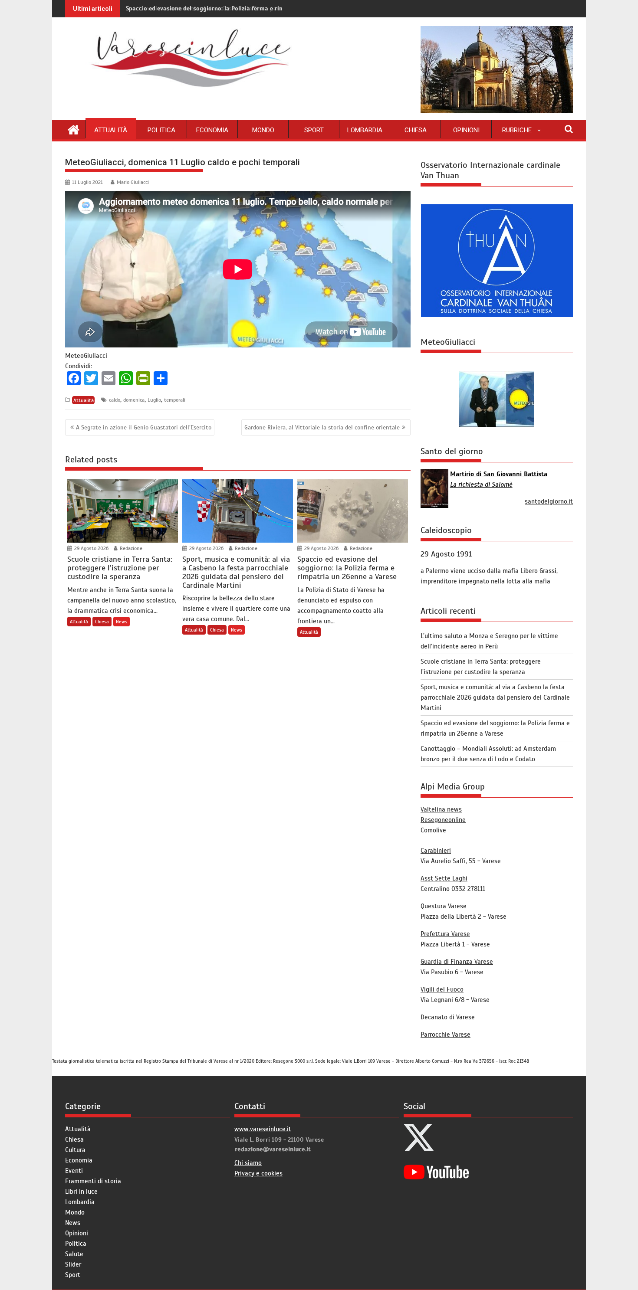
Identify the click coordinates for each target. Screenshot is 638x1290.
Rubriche (517, 130)
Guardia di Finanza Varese (457, 962)
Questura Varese (444, 906)
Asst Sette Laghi (444, 878)
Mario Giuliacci (133, 182)
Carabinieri (436, 851)
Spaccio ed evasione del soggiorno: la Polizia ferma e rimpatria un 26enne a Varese (241, 8)
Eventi (74, 1171)
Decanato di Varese (448, 1017)
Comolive (433, 830)
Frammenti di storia (93, 1181)
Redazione (130, 548)
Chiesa (416, 130)
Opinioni (466, 130)
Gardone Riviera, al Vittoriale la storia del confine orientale (322, 427)
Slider (73, 1264)
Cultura (75, 1150)
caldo (114, 400)
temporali (174, 400)
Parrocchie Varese (445, 1034)
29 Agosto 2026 (91, 548)
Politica (161, 130)
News (121, 622)
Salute (74, 1254)
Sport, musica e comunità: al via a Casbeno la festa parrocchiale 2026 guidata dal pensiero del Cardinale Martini (495, 697)
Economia (212, 130)
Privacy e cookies (258, 1173)
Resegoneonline (443, 820)
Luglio (154, 400)
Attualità (110, 130)
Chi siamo (248, 1163)
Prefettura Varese (445, 934)
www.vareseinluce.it (262, 1129)
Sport (314, 130)
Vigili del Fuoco (442, 989)
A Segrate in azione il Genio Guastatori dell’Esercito (143, 427)
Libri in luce (81, 1191)
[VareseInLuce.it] (73, 129)
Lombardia (364, 130)
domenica (134, 400)
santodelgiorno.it (549, 501)
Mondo (263, 130)
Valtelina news (441, 809)
